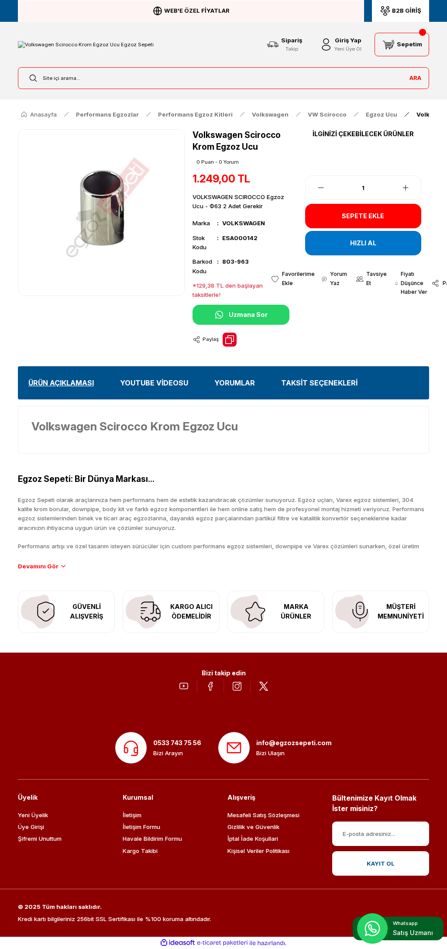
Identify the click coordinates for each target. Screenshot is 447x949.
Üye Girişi (31, 826)
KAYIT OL (381, 863)
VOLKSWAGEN (243, 223)
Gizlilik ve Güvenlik (253, 826)
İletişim (132, 814)
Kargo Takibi (140, 850)
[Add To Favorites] (293, 279)
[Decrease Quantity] (315, 187)
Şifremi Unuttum (40, 838)
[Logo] (86, 44)
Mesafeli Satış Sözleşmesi (263, 814)
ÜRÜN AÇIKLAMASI (61, 382)
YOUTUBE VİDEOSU (154, 382)
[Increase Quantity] (410, 187)
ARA (415, 77)
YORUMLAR (234, 382)
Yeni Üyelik (33, 814)
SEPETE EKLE (363, 216)
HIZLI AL (363, 243)
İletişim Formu (141, 826)
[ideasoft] (177, 943)
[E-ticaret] (222, 943)
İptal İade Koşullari (252, 838)
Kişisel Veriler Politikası (258, 850)
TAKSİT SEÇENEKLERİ (319, 382)
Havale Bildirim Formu (152, 838)
